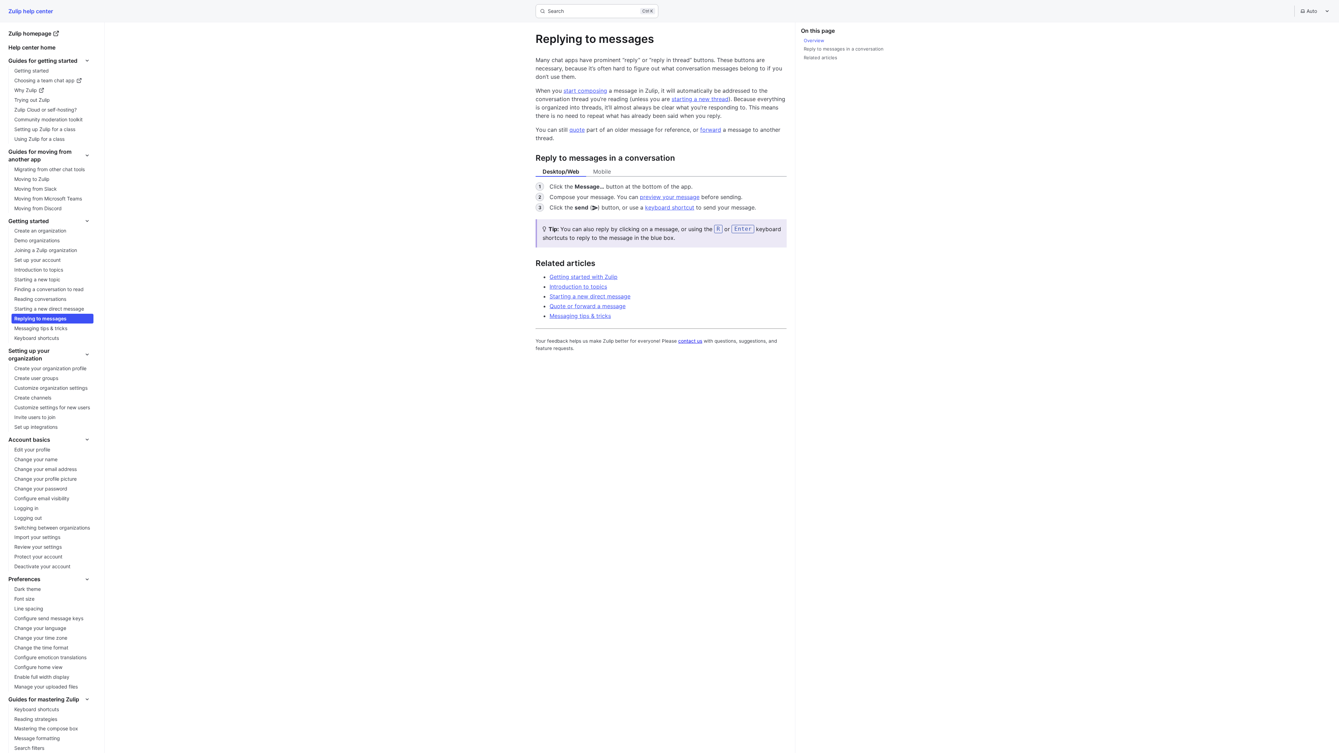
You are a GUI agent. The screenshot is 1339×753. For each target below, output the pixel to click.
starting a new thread (700, 99)
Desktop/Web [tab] (561, 171)
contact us (690, 341)
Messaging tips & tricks (580, 315)
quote (577, 129)
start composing (585, 90)
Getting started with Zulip (584, 276)
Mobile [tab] (602, 171)
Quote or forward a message (588, 306)
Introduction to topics (578, 286)
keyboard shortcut (669, 207)
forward (710, 129)
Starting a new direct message (590, 296)
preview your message (669, 196)
